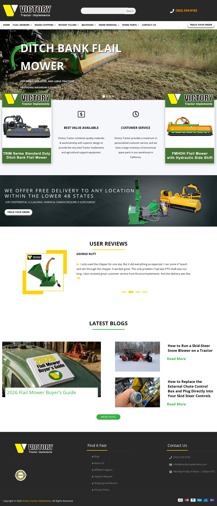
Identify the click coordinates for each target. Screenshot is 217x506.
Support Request (103, 476)
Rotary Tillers (67, 24)
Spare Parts (129, 24)
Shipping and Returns (106, 483)
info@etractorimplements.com (190, 464)
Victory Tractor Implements (36, 500)
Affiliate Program (103, 469)
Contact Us (149, 24)
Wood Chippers (44, 24)
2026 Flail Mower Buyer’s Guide (41, 392)
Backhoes (88, 24)
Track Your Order (201, 24)
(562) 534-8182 (186, 10)
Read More (176, 358)
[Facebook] (16, 463)
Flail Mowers (21, 24)
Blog (96, 456)
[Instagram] (23, 463)
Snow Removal (108, 24)
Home (6, 24)
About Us (99, 463)
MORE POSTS (108, 416)
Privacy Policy (101, 489)
